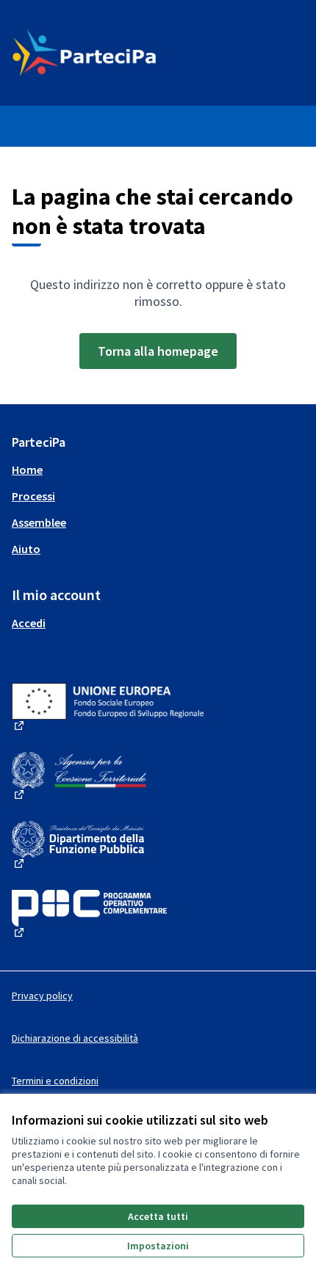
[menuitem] (158, 469)
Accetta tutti (158, 1216)
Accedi (29, 622)
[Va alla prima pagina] (120, 52)
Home (27, 469)
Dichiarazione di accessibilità (75, 1038)
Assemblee (39, 522)
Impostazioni (158, 1245)
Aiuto (26, 548)
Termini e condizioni (55, 1080)
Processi (33, 496)
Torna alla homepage (158, 351)
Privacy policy (42, 995)
